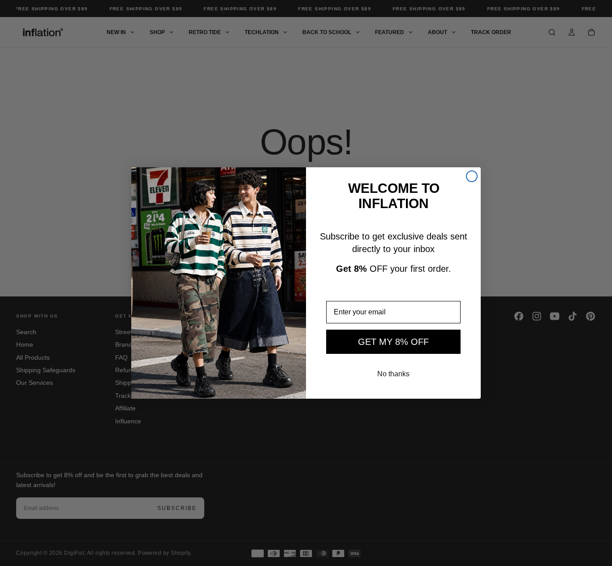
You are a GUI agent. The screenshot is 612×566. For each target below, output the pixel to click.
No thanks (393, 374)
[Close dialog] (471, 176)
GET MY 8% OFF (393, 342)
